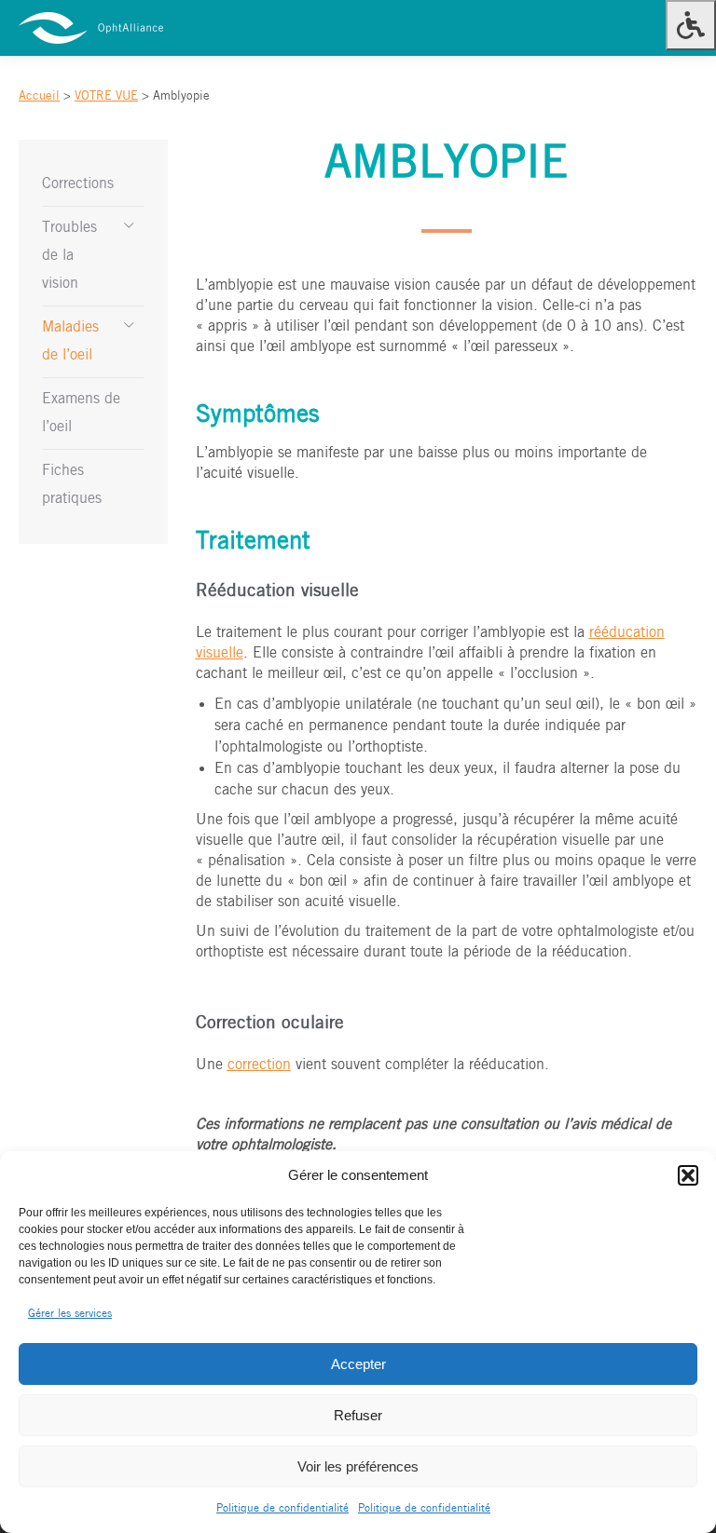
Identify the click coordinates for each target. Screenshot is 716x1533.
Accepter (358, 1364)
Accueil (39, 96)
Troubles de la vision (69, 256)
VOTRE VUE (106, 96)
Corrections (78, 184)
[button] (688, 1175)
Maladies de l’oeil (70, 341)
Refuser (358, 1415)
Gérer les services (70, 1314)
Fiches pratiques (72, 485)
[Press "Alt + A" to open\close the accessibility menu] (691, 25)
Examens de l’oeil (81, 413)
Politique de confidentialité (282, 1508)
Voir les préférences (358, 1466)
